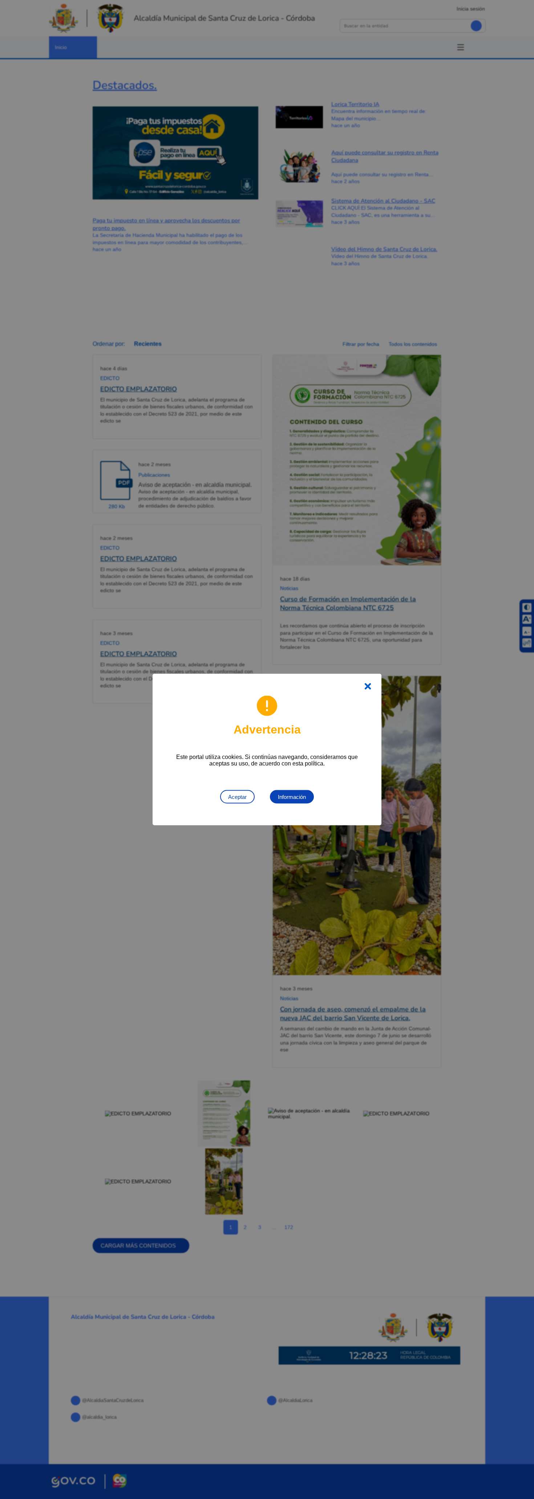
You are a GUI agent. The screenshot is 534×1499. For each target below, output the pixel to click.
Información (292, 797)
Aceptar (237, 797)
